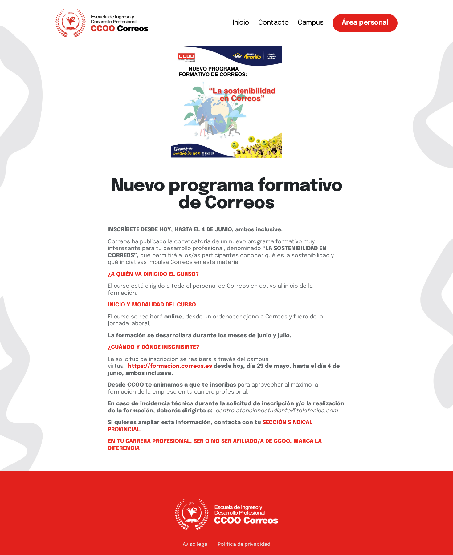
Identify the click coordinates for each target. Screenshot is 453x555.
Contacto (273, 22)
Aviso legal (196, 544)
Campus (310, 22)
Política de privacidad (244, 544)
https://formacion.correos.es (170, 366)
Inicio (241, 22)
